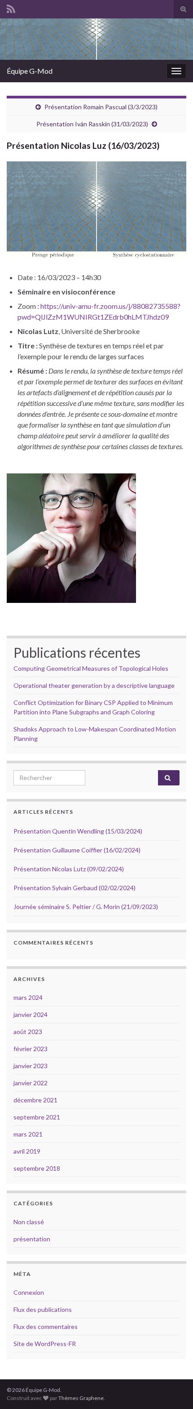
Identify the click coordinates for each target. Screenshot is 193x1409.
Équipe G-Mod (30, 71)
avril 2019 (26, 1151)
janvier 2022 (30, 1083)
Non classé (28, 1222)
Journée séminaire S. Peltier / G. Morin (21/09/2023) (85, 906)
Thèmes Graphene (81, 1398)
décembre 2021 (35, 1100)
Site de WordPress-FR (44, 1343)
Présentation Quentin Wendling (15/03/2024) (77, 831)
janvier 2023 (30, 1066)
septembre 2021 (36, 1117)
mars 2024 (28, 997)
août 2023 (27, 1031)
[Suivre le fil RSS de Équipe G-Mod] (11, 7)
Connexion (28, 1292)
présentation (31, 1239)
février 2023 (30, 1048)
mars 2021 (28, 1134)
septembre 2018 (36, 1168)
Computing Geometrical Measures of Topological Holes (90, 668)
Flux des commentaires (45, 1326)
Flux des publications (42, 1309)
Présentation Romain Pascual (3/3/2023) (101, 107)
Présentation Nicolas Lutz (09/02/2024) (68, 869)
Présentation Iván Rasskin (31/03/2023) (92, 124)
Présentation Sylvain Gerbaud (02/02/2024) (74, 888)
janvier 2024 (30, 1014)
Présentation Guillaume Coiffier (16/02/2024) (76, 850)
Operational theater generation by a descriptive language (94, 685)
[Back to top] (173, 1389)
